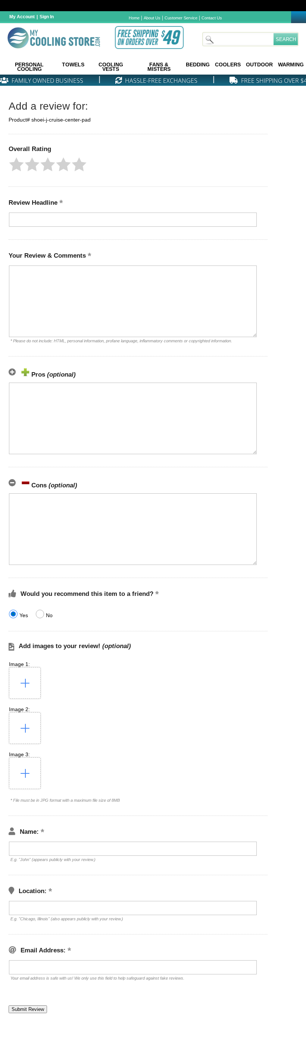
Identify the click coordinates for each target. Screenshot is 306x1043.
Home (134, 18)
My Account (22, 16)
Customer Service (181, 18)
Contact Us (212, 18)
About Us (152, 18)
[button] (16, 164)
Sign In (47, 16)
